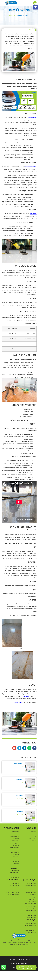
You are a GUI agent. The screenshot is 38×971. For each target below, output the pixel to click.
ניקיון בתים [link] (19, 795)
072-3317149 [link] (18, 702)
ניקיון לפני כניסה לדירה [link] (15, 763)
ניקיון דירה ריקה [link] (18, 811)
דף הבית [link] (27, 15)
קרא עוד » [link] (20, 766)
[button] (35, 3)
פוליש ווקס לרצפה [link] (31, 167)
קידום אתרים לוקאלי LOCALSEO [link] (19, 963)
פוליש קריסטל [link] (32, 118)
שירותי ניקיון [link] (20, 15)
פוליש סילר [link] (33, 214)
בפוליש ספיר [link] (26, 696)
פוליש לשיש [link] (31, 344)
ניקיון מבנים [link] (19, 779)
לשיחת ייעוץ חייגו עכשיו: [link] (28, 966)
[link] (35, 7)
